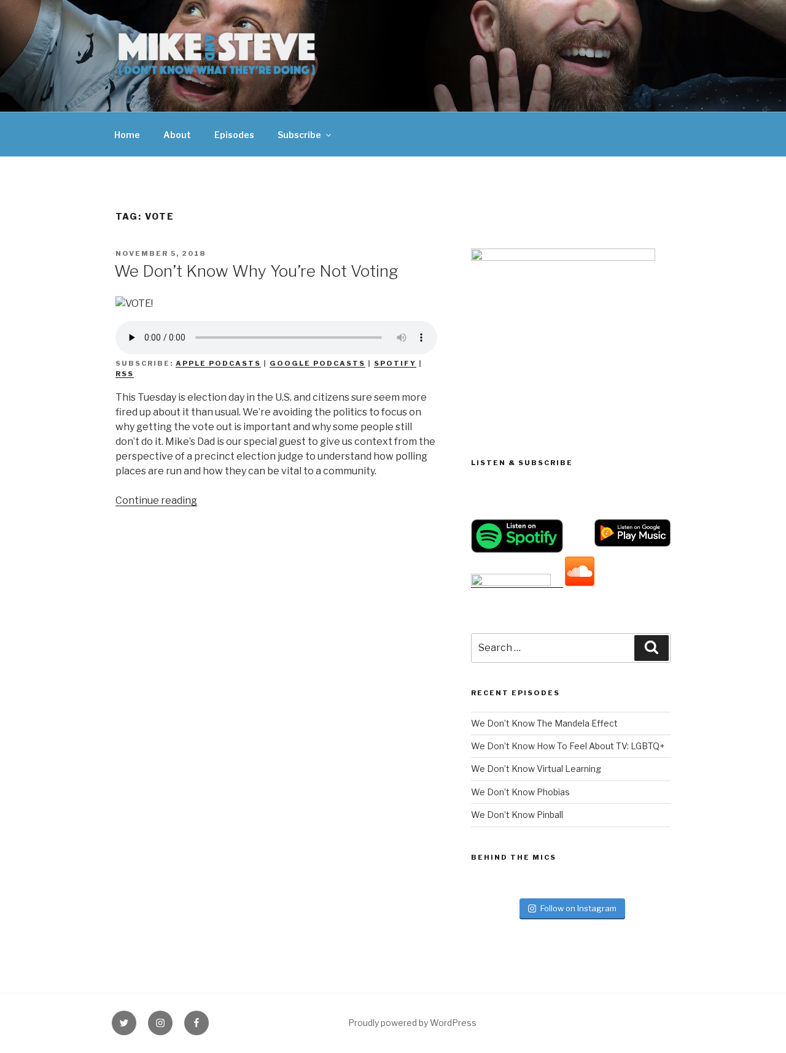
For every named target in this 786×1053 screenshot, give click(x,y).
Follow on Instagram (578, 908)
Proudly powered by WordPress (412, 1022)
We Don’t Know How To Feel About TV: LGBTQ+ (567, 746)
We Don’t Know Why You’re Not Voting (256, 270)
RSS (124, 373)
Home (127, 134)
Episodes (234, 134)
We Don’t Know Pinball (517, 814)
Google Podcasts (317, 363)
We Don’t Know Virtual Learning (536, 768)
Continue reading (156, 500)
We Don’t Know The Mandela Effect (544, 723)
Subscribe (299, 134)
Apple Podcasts (218, 363)
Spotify (395, 363)
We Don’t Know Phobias (520, 792)
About (177, 134)
